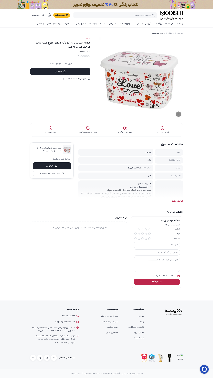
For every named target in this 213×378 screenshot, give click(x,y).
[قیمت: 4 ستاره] (139, 234)
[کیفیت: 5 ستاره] (135, 229)
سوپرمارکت (111, 23)
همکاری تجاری (111, 332)
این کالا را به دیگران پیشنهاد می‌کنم (163, 276)
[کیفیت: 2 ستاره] (146, 229)
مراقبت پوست (138, 332)
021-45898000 (68, 316)
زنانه (181, 23)
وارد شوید (36, 15)
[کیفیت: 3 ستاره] (142, 229)
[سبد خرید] (49, 15)
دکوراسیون (139, 337)
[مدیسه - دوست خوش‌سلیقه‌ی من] (171, 15)
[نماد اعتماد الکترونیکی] (179, 358)
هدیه (67, 23)
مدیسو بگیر (60, 15)
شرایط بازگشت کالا (110, 321)
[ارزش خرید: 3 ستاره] (142, 238)
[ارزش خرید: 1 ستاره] (149, 238)
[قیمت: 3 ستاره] (142, 234)
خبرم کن (58, 71)
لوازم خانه (126, 23)
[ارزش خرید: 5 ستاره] (135, 238)
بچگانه (159, 23)
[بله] (33, 358)
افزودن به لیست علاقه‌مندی (74, 78)
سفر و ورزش (80, 23)
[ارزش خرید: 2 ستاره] (146, 238)
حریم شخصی (112, 327)
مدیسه (180, 33)
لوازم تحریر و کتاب (54, 23)
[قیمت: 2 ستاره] (146, 234)
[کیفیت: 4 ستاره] (139, 229)
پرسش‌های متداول (109, 316)
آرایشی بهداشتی (143, 23)
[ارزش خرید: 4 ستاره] (139, 238)
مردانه (170, 23)
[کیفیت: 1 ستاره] (149, 229)
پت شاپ (40, 23)
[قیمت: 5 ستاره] (135, 234)
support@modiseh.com (65, 321)
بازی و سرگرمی (158, 33)
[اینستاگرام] (54, 358)
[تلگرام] (40, 358)
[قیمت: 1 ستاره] (149, 234)
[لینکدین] (47, 358)
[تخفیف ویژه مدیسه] (106, 4)
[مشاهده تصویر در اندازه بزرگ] (139, 77)
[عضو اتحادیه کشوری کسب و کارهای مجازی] (152, 358)
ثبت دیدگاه (157, 281)
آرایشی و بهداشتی (136, 327)
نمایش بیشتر (177, 201)
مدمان (88, 38)
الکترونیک (96, 23)
